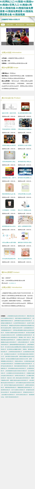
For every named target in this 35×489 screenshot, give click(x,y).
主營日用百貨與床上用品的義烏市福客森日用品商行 (15, 161)
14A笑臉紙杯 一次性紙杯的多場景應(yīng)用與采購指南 (17, 210)
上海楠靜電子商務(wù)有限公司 (10, 19)
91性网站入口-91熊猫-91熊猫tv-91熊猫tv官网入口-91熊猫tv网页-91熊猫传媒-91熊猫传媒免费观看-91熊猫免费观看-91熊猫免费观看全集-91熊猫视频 (17, 8)
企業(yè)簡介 (10, 24)
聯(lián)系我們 (30, 24)
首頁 (3, 24)
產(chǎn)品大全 (20, 24)
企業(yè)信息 (7, 52)
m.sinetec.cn (12, 283)
